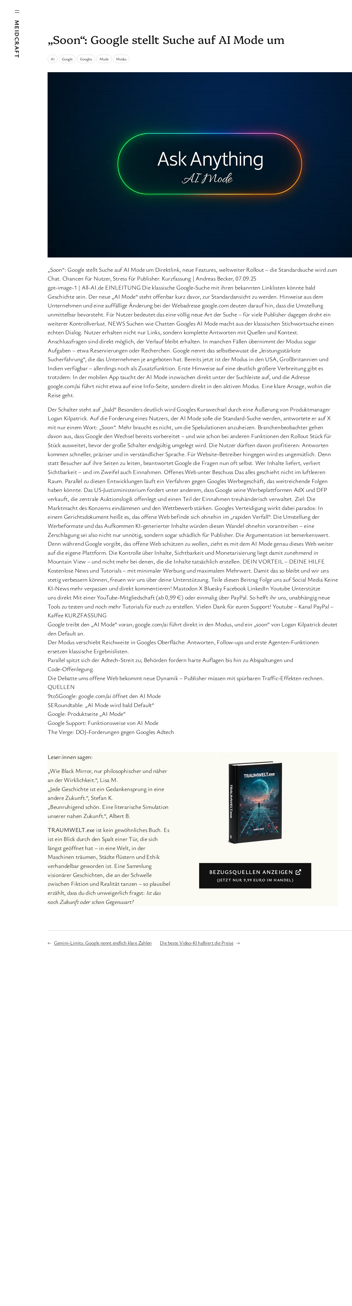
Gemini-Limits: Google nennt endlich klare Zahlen (103, 942)
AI (52, 58)
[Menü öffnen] (17, 11)
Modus (121, 58)
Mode (104, 58)
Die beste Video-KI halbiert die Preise (196, 942)
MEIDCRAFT (17, 39)
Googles (86, 58)
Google (67, 58)
